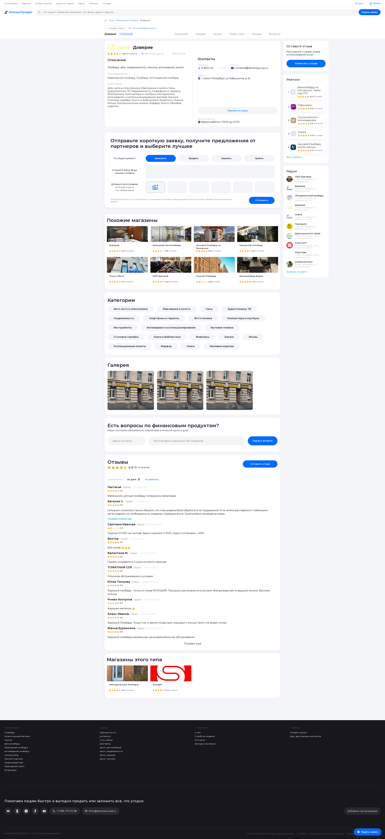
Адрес (201, 75)
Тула (111, 20)
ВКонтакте (179, 53)
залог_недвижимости (111, 751)
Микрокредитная (14, 762)
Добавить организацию (362, 811)
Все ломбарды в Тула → (145, 28)
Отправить (261, 200)
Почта (234, 65)
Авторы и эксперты (205, 744)
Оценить (226, 158)
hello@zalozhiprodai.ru (102, 811)
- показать (222, 68)
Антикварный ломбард (17, 751)
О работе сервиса (205, 736)
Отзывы (107, 3)
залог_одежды (108, 755)
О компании (11, 3)
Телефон (203, 65)
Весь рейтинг (294, 157)
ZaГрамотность (108, 732)
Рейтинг (93, 3)
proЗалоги (105, 736)
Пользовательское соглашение (326, 833)
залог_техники (107, 759)
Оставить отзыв (260, 464)
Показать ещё (192, 643)
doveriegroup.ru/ (154, 53)
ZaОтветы (105, 744)
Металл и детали (14, 759)
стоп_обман (106, 740)
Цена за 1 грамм (65, 3)
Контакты (200, 740)
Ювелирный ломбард (127, 20)
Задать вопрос (263, 440)
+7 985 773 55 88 (66, 811)
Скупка (8, 740)
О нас (198, 732)
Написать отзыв (306, 63)
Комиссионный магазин (17, 736)
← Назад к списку (115, 28)
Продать (194, 158)
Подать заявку (369, 12)
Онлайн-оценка (43, 3)
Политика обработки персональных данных (270, 833)
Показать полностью (120, 518)
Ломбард (9, 732)
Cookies (301, 833)
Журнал (26, 3)
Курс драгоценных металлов (305, 736)
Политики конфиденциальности (177, 199)
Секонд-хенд (11, 755)
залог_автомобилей (111, 747)
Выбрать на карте (296, 271)
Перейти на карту (237, 110)
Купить (259, 158)
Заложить (161, 158)
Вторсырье (11, 770)
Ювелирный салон (14, 766)
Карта (81, 3)
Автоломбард (12, 744)
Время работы (206, 119)
